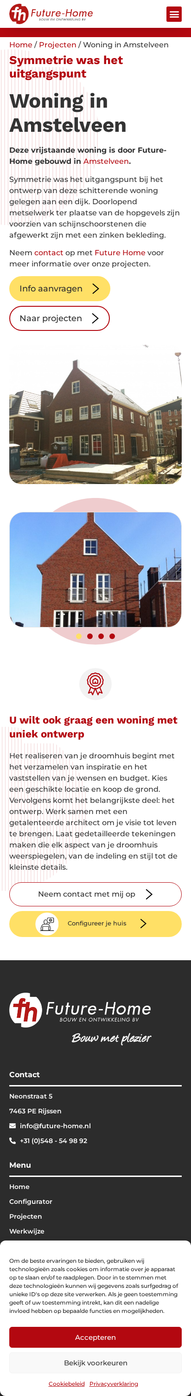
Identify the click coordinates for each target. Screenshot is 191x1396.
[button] (174, 14)
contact (49, 252)
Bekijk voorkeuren (95, 1362)
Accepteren (95, 1337)
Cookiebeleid (67, 1383)
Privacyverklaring (113, 1383)
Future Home (120, 252)
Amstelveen (106, 161)
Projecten (57, 44)
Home (20, 44)
